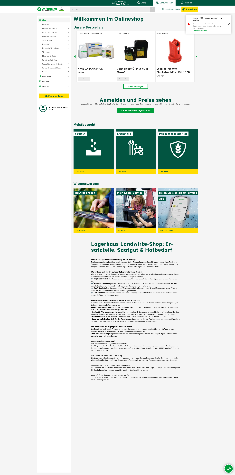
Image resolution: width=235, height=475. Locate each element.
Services (45, 86)
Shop (44, 20)
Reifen (44, 72)
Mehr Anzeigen (136, 86)
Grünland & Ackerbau (49, 32)
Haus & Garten (122, 3)
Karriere (188, 2)
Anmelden (191, 9)
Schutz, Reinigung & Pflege (51, 68)
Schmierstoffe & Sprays (50, 60)
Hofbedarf (45, 44)
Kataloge (45, 81)
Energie (144, 2)
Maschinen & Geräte (49, 56)
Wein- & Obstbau (48, 40)
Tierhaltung (46, 52)
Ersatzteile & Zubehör (49, 28)
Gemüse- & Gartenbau (50, 36)
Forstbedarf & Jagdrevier (51, 48)
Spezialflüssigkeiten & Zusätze (52, 64)
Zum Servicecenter (200, 30)
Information (46, 76)
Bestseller (45, 24)
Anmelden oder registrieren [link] (135, 110)
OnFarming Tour (54, 96)
